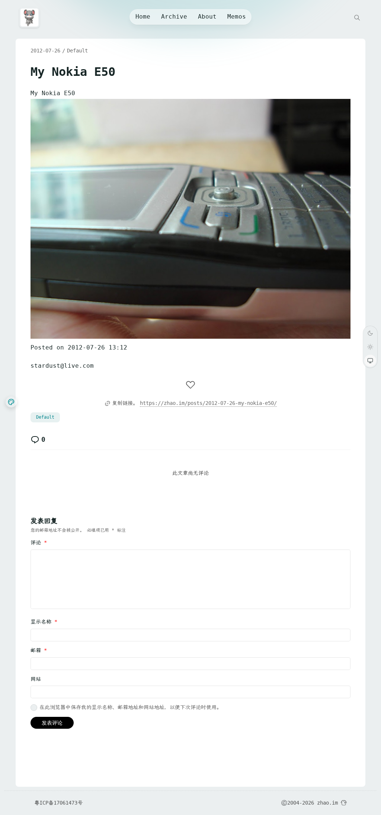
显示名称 (44, 622)
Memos (236, 16)
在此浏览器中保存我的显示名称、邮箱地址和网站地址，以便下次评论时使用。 (130, 707)
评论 (39, 542)
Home (142, 16)
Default (77, 51)
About (207, 16)
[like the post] (190, 385)
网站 (36, 679)
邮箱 (39, 650)
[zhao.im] (31, 17)
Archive (174, 16)
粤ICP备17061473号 (58, 803)
